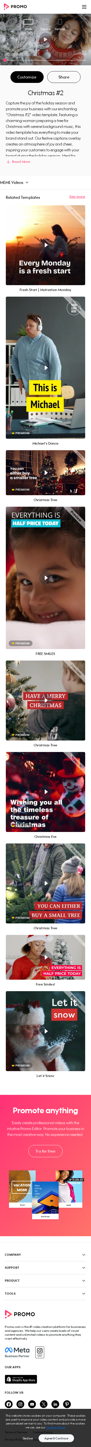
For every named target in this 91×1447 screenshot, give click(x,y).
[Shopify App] (45, 1379)
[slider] (5, 60)
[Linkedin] (55, 1404)
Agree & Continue (56, 1438)
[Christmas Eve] (45, 792)
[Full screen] (84, 53)
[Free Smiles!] (45, 957)
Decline (28, 1438)
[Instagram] (39, 1352)
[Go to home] (17, 7)
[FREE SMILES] (45, 578)
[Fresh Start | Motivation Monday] (45, 245)
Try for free (45, 1151)
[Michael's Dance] (45, 368)
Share (64, 77)
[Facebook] (17, 1352)
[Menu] (84, 7)
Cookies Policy (56, 1427)
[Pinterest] (67, 1404)
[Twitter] (44, 1404)
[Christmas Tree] (45, 472)
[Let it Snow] (45, 1031)
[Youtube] (32, 1404)
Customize (26, 77)
